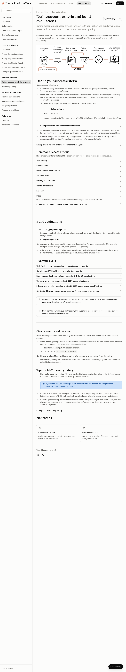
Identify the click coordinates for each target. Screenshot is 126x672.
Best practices (42, 12)
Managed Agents (58, 3)
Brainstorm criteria (46, 433)
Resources (84, 3)
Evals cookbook (88, 433)
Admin (71, 3)
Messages (43, 3)
